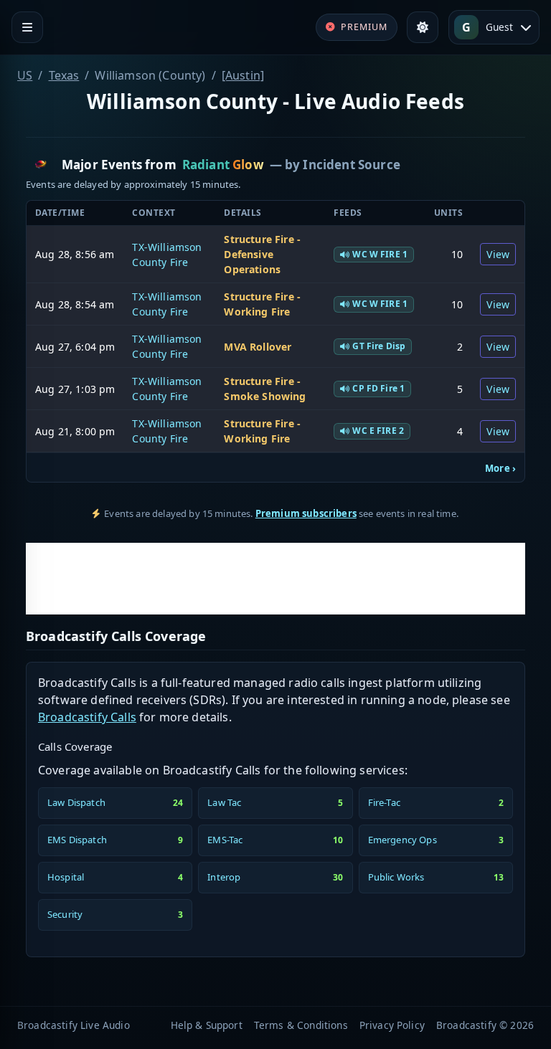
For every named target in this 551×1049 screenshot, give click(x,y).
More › (500, 468)
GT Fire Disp (378, 346)
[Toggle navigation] (27, 27)
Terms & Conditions (301, 1025)
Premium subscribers (306, 513)
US (24, 75)
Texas (64, 75)
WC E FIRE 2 (378, 430)
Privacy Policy (392, 1025)
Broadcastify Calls (87, 717)
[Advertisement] (275, 578)
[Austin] (243, 75)
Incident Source (351, 164)
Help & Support (206, 1025)
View (497, 254)
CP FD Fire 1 (378, 388)
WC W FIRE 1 (380, 254)
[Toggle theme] (422, 27)
